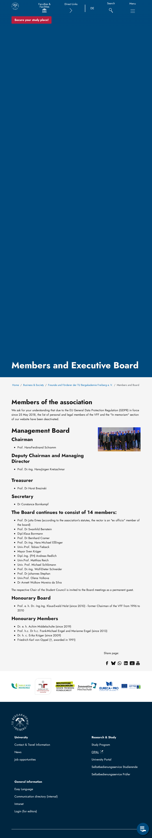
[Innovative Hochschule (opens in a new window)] (87, 686)
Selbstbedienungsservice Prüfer (111, 774)
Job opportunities (25, 759)
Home (15, 385)
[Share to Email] (132, 663)
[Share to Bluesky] (113, 663)
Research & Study (104, 737)
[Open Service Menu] (143, 829)
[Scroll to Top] (143, 814)
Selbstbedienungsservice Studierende (115, 767)
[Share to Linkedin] (125, 663)
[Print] (138, 663)
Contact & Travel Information (32, 745)
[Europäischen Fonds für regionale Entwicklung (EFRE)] (131, 686)
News (17, 752)
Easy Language (23, 789)
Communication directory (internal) (36, 796)
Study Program (101, 745)
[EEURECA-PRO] (109, 686)
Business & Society (33, 385)
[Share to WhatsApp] (119, 663)
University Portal (101, 759)
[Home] (15, 6)
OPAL (95, 752)
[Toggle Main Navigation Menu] (133, 11)
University (21, 737)
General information (28, 782)
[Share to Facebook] (107, 663)
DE (92, 8)
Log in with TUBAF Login (32, 812)
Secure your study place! (31, 20)
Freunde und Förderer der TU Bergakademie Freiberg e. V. (80, 385)
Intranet (19, 804)
